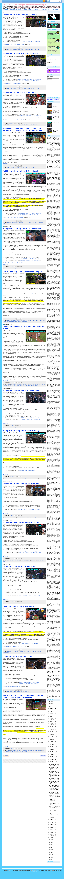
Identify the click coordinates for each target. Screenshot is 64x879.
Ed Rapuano (51, 292)
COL (19, 49)
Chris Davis (55, 235)
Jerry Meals (49, 375)
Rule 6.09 (52, 587)
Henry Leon (57, 338)
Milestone (54, 483)
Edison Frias (57, 293)
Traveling (48, 661)
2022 (50, 839)
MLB (55, 435)
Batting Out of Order (52, 179)
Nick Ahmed (53, 493)
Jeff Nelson (25, 691)
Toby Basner (51, 650)
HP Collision (49, 334)
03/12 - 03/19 (52, 824)
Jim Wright (54, 380)
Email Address (50, 76)
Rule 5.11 (49, 582)
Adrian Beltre (53, 144)
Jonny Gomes (49, 397)
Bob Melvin (58, 190)
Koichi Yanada (54, 418)
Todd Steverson (51, 651)
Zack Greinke (55, 696)
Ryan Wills (11, 385)
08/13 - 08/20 (52, 733)
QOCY (35, 49)
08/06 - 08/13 (52, 734)
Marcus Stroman (56, 442)
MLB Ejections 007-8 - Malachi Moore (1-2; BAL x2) (21, 522)
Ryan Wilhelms (50, 609)
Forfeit (59, 314)
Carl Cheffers (51, 220)
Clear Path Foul (56, 242)
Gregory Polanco (53, 332)
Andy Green (51, 159)
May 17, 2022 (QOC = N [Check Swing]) (27, 470)
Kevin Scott (58, 415)
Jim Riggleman (57, 379)
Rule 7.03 (56, 588)
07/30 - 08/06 (52, 736)
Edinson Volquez (50, 293)
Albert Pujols (49, 148)
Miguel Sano (49, 472)
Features (57, 309)
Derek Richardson (56, 277)
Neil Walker (57, 490)
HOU (13, 651)
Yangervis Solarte (50, 691)
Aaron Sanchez (54, 142)
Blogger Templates (58, 870)
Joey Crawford (57, 385)
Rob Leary (50, 529)
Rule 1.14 (51, 546)
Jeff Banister (55, 366)
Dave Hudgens (57, 264)
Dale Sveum (54, 255)
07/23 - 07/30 (52, 738)
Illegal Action (49, 345)
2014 (50, 852)
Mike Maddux (49, 477)
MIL (48, 435)
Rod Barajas (57, 535)
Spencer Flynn (58, 628)
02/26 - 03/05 (52, 827)
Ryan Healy (49, 606)
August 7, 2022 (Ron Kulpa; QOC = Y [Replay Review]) (30, 551)
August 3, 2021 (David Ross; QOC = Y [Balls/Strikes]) (29, 41)
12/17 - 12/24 (52, 709)
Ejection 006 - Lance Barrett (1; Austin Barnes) (19, 566)
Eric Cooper (49, 303)
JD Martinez (51, 351)
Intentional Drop (50, 350)
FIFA (52, 308)
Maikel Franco (58, 436)
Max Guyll (55, 464)
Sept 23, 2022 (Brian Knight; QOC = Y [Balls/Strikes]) (29, 468)
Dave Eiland (52, 264)
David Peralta (55, 271)
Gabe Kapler (49, 320)
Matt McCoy (55, 461)
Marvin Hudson (50, 454)
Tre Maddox (56, 663)
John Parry (53, 391)
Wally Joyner (55, 685)
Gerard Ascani (52, 326)
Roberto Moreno (57, 531)
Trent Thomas (56, 664)
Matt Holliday (52, 460)
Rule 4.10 (50, 575)
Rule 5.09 (35, 651)
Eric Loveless (49, 305)
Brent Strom (56, 200)
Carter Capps (54, 224)
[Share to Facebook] (21, 48)
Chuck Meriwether (50, 241)
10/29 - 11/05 (52, 714)
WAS (57, 684)
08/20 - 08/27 (52, 731)
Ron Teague (58, 539)
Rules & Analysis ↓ (46, 9)
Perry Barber (53, 511)
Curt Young (52, 253)
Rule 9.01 (52, 598)
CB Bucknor (53, 215)
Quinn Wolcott (50, 520)
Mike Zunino (49, 483)
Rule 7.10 (56, 592)
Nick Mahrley (54, 495)
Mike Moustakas (50, 478)
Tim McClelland (52, 646)
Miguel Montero (56, 471)
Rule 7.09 (51, 592)
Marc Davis (57, 441)
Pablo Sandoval (51, 501)
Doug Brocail (50, 287)
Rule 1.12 (55, 545)
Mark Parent (50, 449)
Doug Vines (57, 288)
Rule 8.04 (50, 597)
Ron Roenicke (51, 539)
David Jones (56, 270)
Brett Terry (58, 202)
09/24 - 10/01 (52, 723)
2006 (50, 859)
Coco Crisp (52, 246)
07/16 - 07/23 (52, 739)
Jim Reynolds (49, 379)
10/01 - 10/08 (52, 721)
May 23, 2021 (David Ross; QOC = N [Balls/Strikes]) (29, 80)
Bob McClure (52, 190)
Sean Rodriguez (50, 622)
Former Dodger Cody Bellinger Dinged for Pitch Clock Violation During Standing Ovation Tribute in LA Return (22, 130)
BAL (8, 560)
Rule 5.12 (54, 582)
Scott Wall (53, 620)
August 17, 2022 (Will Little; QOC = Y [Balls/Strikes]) (28, 258)
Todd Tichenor (57, 651)
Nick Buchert (49, 494)
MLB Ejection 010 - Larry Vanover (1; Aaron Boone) (21, 431)
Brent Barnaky (49, 200)
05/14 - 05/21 (52, 754)
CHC (53, 217)
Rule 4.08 (54, 574)
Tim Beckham (58, 644)
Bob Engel (55, 189)
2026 (50, 701)
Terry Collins (52, 640)
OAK (50, 499)
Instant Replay (25, 268)
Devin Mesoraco (54, 281)
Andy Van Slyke (56, 160)
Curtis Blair (57, 253)
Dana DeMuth (53, 259)
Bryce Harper (49, 213)
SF (57, 610)
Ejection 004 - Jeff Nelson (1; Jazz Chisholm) (18, 656)
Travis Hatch (52, 662)
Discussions (57, 283)
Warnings (53, 686)
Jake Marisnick (54, 354)
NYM (59, 488)
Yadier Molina (57, 690)
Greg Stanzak (54, 331)
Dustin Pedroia (54, 289)
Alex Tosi (50, 151)
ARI (8, 427)
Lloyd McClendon (56, 430)
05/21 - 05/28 (52, 753)
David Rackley (53, 272)
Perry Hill (57, 511)
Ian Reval (52, 344)
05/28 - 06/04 (52, 751)
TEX (37, 88)
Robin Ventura (50, 534)
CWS (57, 218)
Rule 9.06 (49, 600)
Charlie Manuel (54, 230)
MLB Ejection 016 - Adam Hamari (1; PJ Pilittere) (20, 14)
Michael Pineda (56, 467)
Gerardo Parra (58, 326)
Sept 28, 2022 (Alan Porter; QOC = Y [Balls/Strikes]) (29, 417)
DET (48, 254)
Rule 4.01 (37, 222)
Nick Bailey (57, 493)
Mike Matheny (55, 477)
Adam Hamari (10, 49)
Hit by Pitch (55, 339)
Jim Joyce (50, 378)
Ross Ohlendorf (54, 541)
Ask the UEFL (13, 320)
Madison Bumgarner (51, 436)
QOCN (34, 88)
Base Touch (19, 750)
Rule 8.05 (54, 597)
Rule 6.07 (55, 586)
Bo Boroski (49, 188)
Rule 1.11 (51, 545)
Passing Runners (31, 750)
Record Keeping (54, 524)
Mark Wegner (57, 450)
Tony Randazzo (55, 658)
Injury (24, 320)
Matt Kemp (49, 461)
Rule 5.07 (53, 580)
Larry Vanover (33, 320)
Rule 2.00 (56, 547)
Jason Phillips (55, 362)
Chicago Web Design (41, 870)
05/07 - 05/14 (52, 756)
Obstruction (30, 384)
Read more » (5, 45)
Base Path (51, 177)
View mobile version (27, 757)
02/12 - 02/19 (52, 830)
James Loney (57, 357)
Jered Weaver (49, 372)
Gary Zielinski (51, 322)
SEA (54, 610)
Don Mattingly (50, 286)
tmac (59, 696)
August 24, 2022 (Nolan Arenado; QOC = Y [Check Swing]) (29, 509)
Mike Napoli (56, 479)
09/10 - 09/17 (52, 726)
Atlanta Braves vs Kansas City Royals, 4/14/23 (14, 262)
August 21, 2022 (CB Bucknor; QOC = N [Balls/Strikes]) (30, 115)
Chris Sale (58, 237)
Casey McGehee (55, 225)
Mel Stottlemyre (54, 465)
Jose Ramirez (53, 401)
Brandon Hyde (17, 560)
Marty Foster (56, 453)
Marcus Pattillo (50, 442)
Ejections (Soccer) (50, 299)
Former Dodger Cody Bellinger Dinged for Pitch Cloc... (54, 775)
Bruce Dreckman (55, 211)
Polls (57, 516)
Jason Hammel (49, 361)
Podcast (52, 516)
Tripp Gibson (55, 666)
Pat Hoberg (50, 505)
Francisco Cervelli (50, 316)
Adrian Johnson (55, 145)
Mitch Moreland (54, 484)
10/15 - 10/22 (52, 718)
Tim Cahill (49, 645)
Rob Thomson (56, 529)
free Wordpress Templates (49, 870)
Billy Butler (48, 185)
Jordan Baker (55, 397)
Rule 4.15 (52, 576)
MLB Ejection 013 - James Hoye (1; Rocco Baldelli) (21, 171)
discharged (33, 293)
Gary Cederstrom (50, 321)
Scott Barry (58, 615)
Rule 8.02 (41, 478)
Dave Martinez (57, 265)
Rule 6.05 (58, 585)
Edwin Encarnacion (57, 294)
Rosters (52, 542)
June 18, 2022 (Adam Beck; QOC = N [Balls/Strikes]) (29, 682)
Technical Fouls (50, 639)
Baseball (51, 178)
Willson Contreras (57, 689)
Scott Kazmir (55, 617)
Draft (48, 289)
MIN (25, 222)
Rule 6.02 (41, 222)
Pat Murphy (56, 505)
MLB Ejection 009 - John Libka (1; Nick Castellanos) (21, 483)
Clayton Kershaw (50, 242)
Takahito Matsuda (53, 638)
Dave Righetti (51, 266)
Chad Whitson (52, 229)
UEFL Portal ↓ (56, 9)
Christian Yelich (56, 240)
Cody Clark (57, 246)
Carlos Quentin (54, 223)
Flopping (48, 314)
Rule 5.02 (53, 577)
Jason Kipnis (49, 362)
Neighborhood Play (50, 490)
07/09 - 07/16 (52, 741)
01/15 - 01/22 (52, 834)
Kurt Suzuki (53, 420)
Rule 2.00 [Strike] (54, 565)
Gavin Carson (57, 322)
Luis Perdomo (55, 432)
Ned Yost (56, 489)
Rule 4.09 (58, 574)
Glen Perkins (57, 328)
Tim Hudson (54, 645)
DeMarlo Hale (53, 275)
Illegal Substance (15, 222)
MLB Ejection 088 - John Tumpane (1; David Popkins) (56, 117)
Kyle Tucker (21, 651)
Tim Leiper (58, 645)
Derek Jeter (49, 277)
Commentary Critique (54, 248)
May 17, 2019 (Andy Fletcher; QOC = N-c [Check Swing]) (29, 79)
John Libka (19, 517)
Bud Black (51, 214)
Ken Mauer (58, 409)
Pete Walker (56, 512)
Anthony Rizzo (57, 165)
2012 (50, 856)
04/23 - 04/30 (52, 759)
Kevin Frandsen (54, 413)
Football (54, 314)
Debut (59, 275)
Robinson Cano (57, 534)
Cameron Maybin (57, 219)
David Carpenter (51, 269)
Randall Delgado (56, 522)
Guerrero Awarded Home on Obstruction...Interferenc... (54, 789)
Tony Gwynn (58, 657)
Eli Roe (55, 299)
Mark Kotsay (49, 447)
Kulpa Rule (19, 124)
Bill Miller (58, 183)
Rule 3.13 (55, 570)
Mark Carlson (26, 651)
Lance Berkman (54, 425)
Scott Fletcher (51, 616)
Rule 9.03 (48, 599)
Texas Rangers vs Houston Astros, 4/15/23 (13, 83)
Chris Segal (56, 238)
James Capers (51, 356)
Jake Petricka (58, 355)
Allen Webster (53, 155)
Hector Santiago (50, 338)
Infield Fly (58, 346)
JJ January (55, 351)
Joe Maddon (52, 384)
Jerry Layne (27, 320)
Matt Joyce (57, 460)
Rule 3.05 (50, 569)
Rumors (48, 603)
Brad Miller (51, 194)
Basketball (58, 178)
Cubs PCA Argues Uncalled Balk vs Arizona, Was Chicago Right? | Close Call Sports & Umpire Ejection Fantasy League (52, 59)
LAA (59, 421)
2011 (50, 857)
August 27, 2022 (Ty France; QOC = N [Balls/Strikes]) (29, 595)
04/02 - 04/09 (52, 819)
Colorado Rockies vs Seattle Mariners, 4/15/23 (14, 44)
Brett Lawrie (55, 201)
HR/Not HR (56, 334)
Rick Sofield (52, 528)
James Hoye (21, 222)
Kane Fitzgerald (56, 407)
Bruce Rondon (49, 212)
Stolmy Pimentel (54, 634)
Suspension (56, 635)
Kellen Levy (54, 408)
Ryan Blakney (55, 604)
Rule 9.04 (52, 599)
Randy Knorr (49, 523)
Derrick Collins (57, 278)
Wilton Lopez (51, 690)
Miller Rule (27, 49)
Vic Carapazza (55, 681)
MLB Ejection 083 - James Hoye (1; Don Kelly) (56, 130)
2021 (50, 841)
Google (32, 870)
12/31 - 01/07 (52, 708)
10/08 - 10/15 (52, 719)
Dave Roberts (57, 266)
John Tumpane (55, 392)
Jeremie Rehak (55, 372)
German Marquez (51, 327)
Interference (25, 384)
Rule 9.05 (57, 599)
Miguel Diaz (51, 471)
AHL (57, 138)
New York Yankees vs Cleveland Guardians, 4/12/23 (15, 472)
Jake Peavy (53, 355)
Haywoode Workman (50, 337)
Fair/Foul (20, 268)
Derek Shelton (50, 278)
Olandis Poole (50, 500)
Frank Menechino (57, 316)
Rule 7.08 (58, 591)
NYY (34, 478)
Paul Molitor (54, 507)
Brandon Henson (56, 196)
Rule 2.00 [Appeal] (38, 750)
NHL (55, 488)
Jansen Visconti (55, 360)
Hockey (48, 340)
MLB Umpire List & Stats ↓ (16, 9)
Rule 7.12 (49, 593)
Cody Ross (49, 247)
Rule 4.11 (55, 575)
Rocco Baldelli (32, 222)
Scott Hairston (49, 617)
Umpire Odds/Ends (26, 167)
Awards (55, 172)
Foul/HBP (56, 315)
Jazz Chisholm (19, 691)
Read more (53, 38)
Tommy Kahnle (49, 656)
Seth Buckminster (57, 623)
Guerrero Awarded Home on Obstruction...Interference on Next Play (23, 328)
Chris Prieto (53, 237)
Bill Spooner (51, 184)
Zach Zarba (49, 696)
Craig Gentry (57, 252)
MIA (29, 691)
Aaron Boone (9, 478)
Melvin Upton (53, 466)
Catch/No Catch (50, 226)
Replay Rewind (53, 525)
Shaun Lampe (49, 627)
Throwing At (57, 643)
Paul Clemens (55, 506)
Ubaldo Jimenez (56, 672)
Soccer (52, 628)
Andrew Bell (50, 156)
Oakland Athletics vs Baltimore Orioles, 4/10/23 (14, 555)
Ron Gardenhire (57, 536)
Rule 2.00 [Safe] (49, 564)
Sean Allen (57, 620)
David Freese (57, 269)
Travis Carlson (54, 661)
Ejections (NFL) (55, 298)
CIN (59, 217)
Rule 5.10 (56, 581)
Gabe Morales (21, 427)
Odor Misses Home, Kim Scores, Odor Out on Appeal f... (53, 816)
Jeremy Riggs (56, 373)
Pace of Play (17, 167)
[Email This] (17, 48)
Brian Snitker (12, 268)
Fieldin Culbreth (57, 311)
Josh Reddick (49, 403)
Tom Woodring (55, 655)
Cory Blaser (55, 249)
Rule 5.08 (58, 580)
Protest (48, 518)
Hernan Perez (49, 339)
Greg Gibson (55, 329)
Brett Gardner (49, 201)
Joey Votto (50, 386)
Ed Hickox (53, 290)
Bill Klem (54, 183)
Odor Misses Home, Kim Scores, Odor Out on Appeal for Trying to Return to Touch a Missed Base (23, 696)
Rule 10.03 (51, 547)
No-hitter (56, 496)
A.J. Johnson (54, 137)
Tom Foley (50, 652)
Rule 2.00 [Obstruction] (37, 384)
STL (31, 124)
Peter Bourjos (49, 513)
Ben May (58, 179)
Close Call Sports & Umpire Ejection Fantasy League (24, 4)
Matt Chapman (55, 459)
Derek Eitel (57, 276)
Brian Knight (54, 206)
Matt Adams (53, 455)
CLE (50, 218)
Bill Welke (56, 184)
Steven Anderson (53, 633)
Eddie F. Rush (57, 292)
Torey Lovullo (35, 427)
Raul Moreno (55, 523)
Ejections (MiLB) (50, 297)
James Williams (49, 360)
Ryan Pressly (55, 606)
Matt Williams (55, 462)
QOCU (27, 222)
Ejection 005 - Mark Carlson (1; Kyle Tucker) (18, 607)
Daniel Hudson (54, 260)
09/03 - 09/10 (52, 728)
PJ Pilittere (31, 49)
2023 (50, 706)
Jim (49, 56)
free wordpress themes (33, 871)
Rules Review (42, 320)
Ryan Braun (49, 605)
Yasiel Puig (56, 691)
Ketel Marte (51, 412)
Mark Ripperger (57, 449)
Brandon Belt (56, 195)
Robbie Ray (57, 530)
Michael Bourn (58, 466)
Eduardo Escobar (50, 294)
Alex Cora (49, 150)
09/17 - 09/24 (52, 724)
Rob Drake (58, 528)
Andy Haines (57, 159)
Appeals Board (52, 166)
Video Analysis (33, 167)
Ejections (22, 49)
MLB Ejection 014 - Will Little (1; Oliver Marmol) (19, 92)
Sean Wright (49, 623)
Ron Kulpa (58, 537)
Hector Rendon (57, 337)
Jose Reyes (58, 401)
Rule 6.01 (38, 320)
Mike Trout (50, 482)
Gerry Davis (57, 327)
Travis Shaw (58, 662)
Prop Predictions (55, 517)
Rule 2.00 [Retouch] (54, 563)
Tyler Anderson (49, 668)
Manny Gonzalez (32, 268)
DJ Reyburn (53, 254)
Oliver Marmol (24, 124)
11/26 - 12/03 (52, 711)
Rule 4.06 (50, 574)
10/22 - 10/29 (52, 716)
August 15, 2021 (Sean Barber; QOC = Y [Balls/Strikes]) (30, 507)
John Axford (55, 386)
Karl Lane (49, 408)
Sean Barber (49, 621)
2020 (50, 842)
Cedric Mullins (23, 560)
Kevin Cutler (49, 413)
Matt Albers (58, 455)
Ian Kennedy (56, 343)
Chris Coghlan (57, 234)
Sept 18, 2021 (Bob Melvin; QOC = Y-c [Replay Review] (29, 214)
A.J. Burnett (49, 137)
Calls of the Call (49, 219)
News (54, 491)
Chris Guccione (53, 236)
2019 (50, 844)
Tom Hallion (56, 652)
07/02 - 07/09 (52, 743)
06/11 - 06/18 (52, 748)
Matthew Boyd (49, 464)
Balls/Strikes (15, 49)
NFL (51, 488)
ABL (53, 138)
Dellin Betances (51, 276)
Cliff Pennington (49, 243)
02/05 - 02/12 (52, 832)
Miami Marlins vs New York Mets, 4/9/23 (13, 686)
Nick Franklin (55, 494)
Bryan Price (55, 212)
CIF (56, 217)
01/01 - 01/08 (52, 837)
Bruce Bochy (15, 88)
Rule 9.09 (54, 600)
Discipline (52, 283)
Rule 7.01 (58, 587)
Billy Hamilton (58, 185)
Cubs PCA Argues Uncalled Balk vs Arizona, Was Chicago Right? (52, 33)
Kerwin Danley (57, 410)
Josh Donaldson (56, 402)
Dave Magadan (51, 265)
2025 (50, 703)
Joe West (58, 384)
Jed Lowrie (50, 366)
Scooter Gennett (51, 615)
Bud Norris (57, 214)
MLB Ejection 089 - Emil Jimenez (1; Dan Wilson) (56, 124)
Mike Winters (55, 482)
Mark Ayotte (55, 443)
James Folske (57, 356)
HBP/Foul (53, 333)
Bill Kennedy (49, 183)
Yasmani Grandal (50, 692)
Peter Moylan (55, 513)
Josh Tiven (55, 403)
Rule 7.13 (54, 593)
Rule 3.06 (55, 569)
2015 (50, 851)
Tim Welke (53, 649)
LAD (50, 423)
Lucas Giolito (50, 432)
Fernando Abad (56, 310)
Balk (59, 173)
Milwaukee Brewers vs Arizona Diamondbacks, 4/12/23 (16, 421)
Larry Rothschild (54, 426)
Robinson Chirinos (51, 535)
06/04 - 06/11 (52, 749)
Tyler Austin (55, 668)
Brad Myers (57, 194)
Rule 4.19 (57, 576)
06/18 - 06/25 (52, 746)
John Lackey (55, 390)
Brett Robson (54, 202)
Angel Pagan (56, 162)
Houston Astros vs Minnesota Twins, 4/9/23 (13, 646)
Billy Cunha (53, 185)
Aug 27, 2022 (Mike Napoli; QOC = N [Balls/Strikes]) (30, 260)
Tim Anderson (51, 644)
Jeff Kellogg (54, 368)
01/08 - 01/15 (52, 835)
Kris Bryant (52, 419)
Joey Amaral (51, 385)
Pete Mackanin (49, 512)
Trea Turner (49, 664)
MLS (59, 435)
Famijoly (50, 62)
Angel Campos (50, 161)
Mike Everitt (55, 476)
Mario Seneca (49, 443)
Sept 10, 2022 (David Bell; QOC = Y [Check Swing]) (28, 683)
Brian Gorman (52, 205)
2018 (50, 846)
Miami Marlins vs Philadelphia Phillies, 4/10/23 (14, 511)
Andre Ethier (58, 155)
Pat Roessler (49, 506)
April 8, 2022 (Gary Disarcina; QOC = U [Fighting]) (28, 643)
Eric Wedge (55, 305)
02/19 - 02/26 (52, 829)
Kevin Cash (56, 412)
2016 (50, 849)
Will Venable (49, 689)
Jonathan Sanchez (55, 396)
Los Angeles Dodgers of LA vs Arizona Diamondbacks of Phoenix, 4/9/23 (19, 597)
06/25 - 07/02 (52, 744)
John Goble (55, 389)
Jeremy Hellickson (50, 373)
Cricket (48, 253)
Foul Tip (50, 315)
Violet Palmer (52, 684)
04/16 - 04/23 (52, 761)
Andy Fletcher (57, 157)
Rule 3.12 (51, 570)
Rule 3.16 (51, 571)
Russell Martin (54, 603)
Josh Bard (50, 402)
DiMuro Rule (53, 282)
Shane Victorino (56, 626)
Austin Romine (56, 171)
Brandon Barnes (49, 195)
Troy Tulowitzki (50, 667)
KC (51, 407)
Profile (48, 517)
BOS (55, 173)
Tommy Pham (55, 656)
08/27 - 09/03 (52, 729)
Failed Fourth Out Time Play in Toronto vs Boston (56, 111)
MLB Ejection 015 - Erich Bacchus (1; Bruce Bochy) (21, 53)
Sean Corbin (56, 621)
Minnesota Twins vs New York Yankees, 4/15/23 (14, 217)
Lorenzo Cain (57, 431)
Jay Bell (57, 363)
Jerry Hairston (49, 374)
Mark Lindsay (55, 447)
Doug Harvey (51, 288)
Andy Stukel (50, 160)
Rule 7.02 (51, 588)
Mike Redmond (50, 481)
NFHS (48, 488)
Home (24, 755)
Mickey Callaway (50, 470)
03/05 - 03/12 (52, 825)
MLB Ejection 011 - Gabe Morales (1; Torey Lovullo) (21, 390)
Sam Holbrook (57, 614)
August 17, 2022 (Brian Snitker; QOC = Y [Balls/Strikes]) (28, 117)
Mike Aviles (55, 472)
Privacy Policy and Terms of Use (32, 868)
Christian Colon (49, 240)
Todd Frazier (58, 650)
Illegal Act (57, 344)
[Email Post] (16, 47)
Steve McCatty (54, 632)
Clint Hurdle (49, 244)
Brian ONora (53, 207)
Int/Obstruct (54, 349)
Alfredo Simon (55, 154)
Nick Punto (52, 496)
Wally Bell (49, 685)
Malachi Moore (33, 560)
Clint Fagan (56, 243)
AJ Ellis (51, 139)
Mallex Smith (54, 438)
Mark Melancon (57, 448)
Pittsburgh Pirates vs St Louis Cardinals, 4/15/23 (14, 119)
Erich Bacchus (25, 88)
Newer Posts (5, 755)
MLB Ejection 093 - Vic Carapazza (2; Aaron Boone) (56, 105)
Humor (58, 340)
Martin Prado (50, 453)
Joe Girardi (54, 383)
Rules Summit (55, 601)
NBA (48, 487)
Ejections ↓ (36, 9)
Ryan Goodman (56, 605)
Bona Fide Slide (57, 191)
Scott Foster (57, 616)
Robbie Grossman (50, 530)
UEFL (38, 49)
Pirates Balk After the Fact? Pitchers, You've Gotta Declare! (51, 48)
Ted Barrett (58, 639)
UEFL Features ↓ (27, 9)
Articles (8, 167)
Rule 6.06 (50, 586)
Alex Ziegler (53, 153)
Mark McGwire (52, 448)
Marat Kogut (51, 441)
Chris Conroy (49, 235)
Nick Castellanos (29, 517)
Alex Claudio (57, 149)
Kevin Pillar (53, 415)
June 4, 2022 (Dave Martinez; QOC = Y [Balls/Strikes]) (29, 419)
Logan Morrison (51, 431)
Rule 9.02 (57, 598)
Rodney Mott (49, 536)
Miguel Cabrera (57, 470)
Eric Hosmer (52, 304)
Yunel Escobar (56, 695)
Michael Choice (50, 467)
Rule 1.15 (55, 546)
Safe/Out (49, 612)
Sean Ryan (57, 622)
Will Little (37, 124)
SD (49, 610)
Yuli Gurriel (50, 695)
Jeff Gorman (54, 367)
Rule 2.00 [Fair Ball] (52, 553)
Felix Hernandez (49, 310)
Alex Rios (58, 150)
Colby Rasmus (54, 247)
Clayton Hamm (57, 241)
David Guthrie (49, 270)
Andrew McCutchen (57, 156)
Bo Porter (54, 188)
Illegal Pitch (56, 345)
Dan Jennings (55, 258)
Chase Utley (53, 231)
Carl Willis (55, 220)
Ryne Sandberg (57, 609)
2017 (50, 847)
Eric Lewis (57, 304)
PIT (59, 500)
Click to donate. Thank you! (52, 68)
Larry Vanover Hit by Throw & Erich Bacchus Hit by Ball (22, 272)
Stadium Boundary (52, 629)
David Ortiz (49, 271)
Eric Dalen (55, 303)
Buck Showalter (57, 213)
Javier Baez (53, 363)
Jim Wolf (12, 167)
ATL (8, 268)
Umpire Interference (10, 321)
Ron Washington (52, 540)
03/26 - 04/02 (52, 820)
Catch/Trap (15, 478)
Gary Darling (58, 321)
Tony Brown (53, 657)
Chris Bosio (52, 234)
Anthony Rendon (50, 165)
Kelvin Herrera (53, 409)
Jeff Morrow (52, 369)
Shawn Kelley (55, 627)
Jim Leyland (56, 378)
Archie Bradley (56, 167)
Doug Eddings (57, 287)
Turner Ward (56, 667)
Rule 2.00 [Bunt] (50, 551)
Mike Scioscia (57, 481)
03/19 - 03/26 (52, 822)
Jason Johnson (56, 361)
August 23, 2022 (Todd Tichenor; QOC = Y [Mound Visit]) (30, 213)
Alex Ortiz (54, 150)
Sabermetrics (55, 611)
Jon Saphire (53, 395)
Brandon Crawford (50, 196)
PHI (34, 517)
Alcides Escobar (50, 149)
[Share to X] (20, 48)
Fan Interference (50, 309)
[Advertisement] (17, 761)
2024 (50, 705)
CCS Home (5, 9)
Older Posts (43, 755)
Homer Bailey (54, 340)
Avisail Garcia (49, 172)
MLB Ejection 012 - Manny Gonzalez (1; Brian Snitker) (22, 229)
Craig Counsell (50, 252)
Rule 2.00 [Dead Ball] (56, 552)
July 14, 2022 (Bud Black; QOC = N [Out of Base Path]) (30, 552)
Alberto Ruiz (56, 148)
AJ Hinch (55, 139)
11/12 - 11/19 (52, 713)
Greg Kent (49, 331)
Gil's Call (50, 328)
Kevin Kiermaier (54, 414)
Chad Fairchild (24, 750)
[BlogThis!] (19, 48)
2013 (50, 854)
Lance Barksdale (50, 424)
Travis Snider (51, 663)
